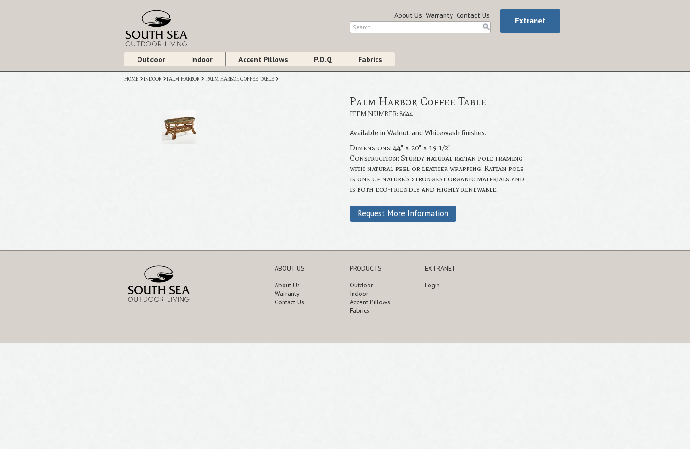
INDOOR (152, 79)
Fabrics (370, 59)
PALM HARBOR (183, 79)
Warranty (439, 15)
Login (432, 285)
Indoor (202, 59)
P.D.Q (323, 59)
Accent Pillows (263, 59)
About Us (408, 15)
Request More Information (403, 213)
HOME (131, 79)
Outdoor (151, 59)
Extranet (530, 20)
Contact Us (473, 15)
